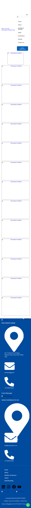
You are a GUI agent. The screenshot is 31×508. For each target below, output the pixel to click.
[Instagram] (9, 487)
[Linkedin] (3, 487)
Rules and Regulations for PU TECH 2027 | (12, 504)
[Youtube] (19, 487)
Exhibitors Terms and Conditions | (12, 501)
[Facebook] (14, 487)
